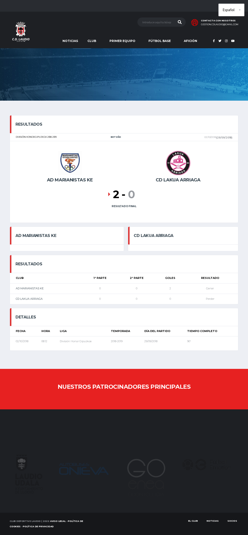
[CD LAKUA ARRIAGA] (178, 162)
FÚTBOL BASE (159, 41)
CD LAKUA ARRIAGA (29, 298)
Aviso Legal (58, 521)
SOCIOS (232, 520)
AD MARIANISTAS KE (30, 288)
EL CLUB (193, 520)
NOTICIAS (70, 41)
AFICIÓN (190, 41)
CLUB (91, 41)
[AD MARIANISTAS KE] (70, 162)
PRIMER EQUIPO (122, 41)
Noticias (213, 520)
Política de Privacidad (38, 526)
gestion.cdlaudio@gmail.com (219, 24)
